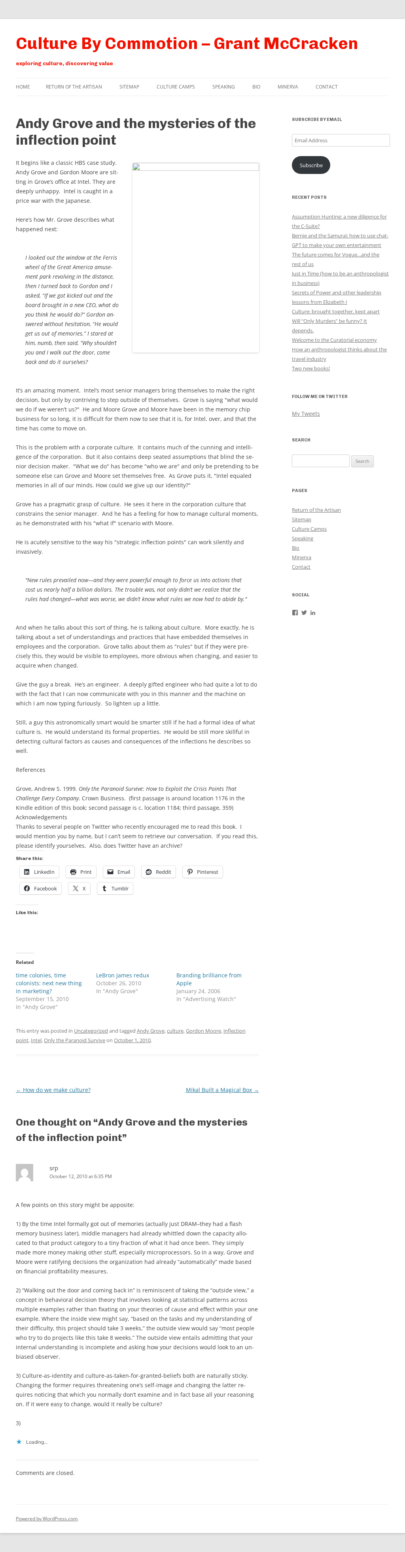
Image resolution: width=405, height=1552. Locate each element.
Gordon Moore (203, 1030)
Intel (36, 1040)
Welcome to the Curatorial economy (334, 339)
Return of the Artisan (74, 86)
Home (23, 86)
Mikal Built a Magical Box (222, 1090)
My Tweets (306, 413)
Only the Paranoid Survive (74, 1040)
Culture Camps (176, 86)
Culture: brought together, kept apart (336, 311)
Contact (327, 86)
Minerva (288, 86)
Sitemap (129, 86)
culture (175, 1030)
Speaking (223, 86)
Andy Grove (151, 1030)
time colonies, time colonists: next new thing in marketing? (49, 983)
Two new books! (311, 368)
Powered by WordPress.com (47, 1518)
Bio (256, 86)
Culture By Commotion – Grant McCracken (187, 43)
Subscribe (311, 165)
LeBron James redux (122, 975)
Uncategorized (91, 1030)
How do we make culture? (53, 1090)
